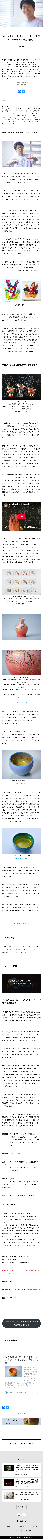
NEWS (15, 1530)
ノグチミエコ (14, 1185)
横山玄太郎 (6, 1188)
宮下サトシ (34, 1185)
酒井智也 (27, 1182)
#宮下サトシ (24, 1444)
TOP (8, 1527)
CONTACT (28, 1530)
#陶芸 (31, 1444)
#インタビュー (14, 1444)
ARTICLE (34, 1527)
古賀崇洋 (19, 1182)
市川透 (4, 1182)
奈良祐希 (5, 1185)
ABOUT (21, 1527)
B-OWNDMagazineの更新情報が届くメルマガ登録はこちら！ (21, 1323)
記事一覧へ (21, 1507)
